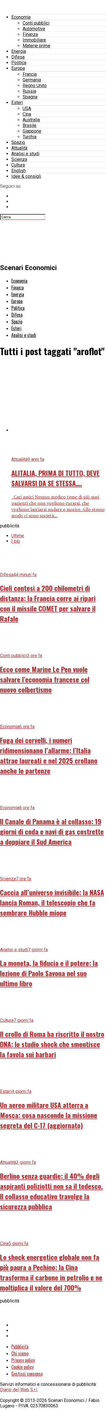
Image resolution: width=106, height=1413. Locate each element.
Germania (32, 80)
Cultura (18, 165)
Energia (18, 51)
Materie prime (36, 45)
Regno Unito (35, 85)
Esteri (17, 102)
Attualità (19, 148)
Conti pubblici (36, 23)
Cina (27, 114)
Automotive (34, 28)
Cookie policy (22, 1367)
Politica (18, 62)
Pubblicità (20, 1346)
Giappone (32, 131)
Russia (29, 91)
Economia (21, 17)
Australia (31, 119)
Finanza (30, 34)
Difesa (18, 57)
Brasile (29, 125)
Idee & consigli (26, 176)
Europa (18, 68)
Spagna (30, 97)
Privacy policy (23, 1360)
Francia (30, 74)
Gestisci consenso (27, 1373)
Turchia (29, 136)
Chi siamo (20, 1353)
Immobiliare (34, 40)
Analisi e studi (25, 153)
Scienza (19, 159)
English (18, 170)
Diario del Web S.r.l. (19, 1389)
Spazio (18, 142)
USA (27, 108)
